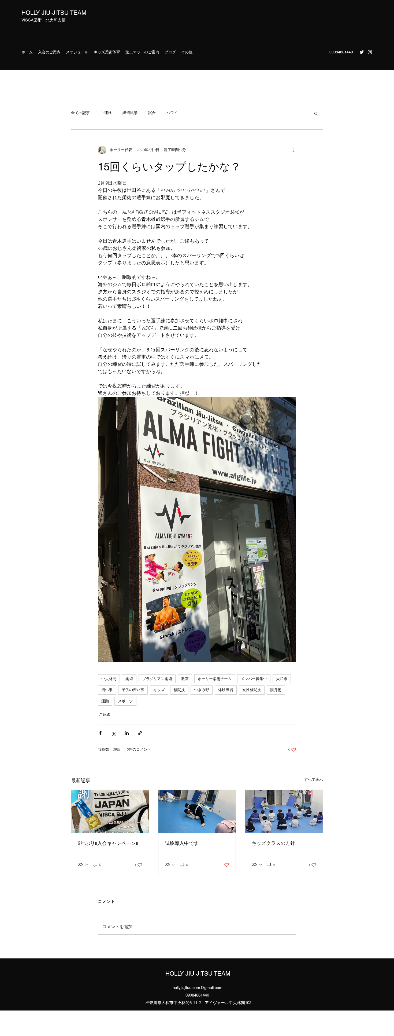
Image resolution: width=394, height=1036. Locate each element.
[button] (316, 113)
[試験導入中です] (197, 811)
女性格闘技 (251, 690)
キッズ (159, 690)
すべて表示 (313, 780)
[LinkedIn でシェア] (126, 733)
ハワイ (172, 113)
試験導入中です (182, 843)
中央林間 (108, 679)
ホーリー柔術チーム (215, 679)
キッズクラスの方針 (273, 843)
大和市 (281, 679)
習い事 (107, 690)
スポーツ (125, 701)
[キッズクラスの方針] (284, 811)
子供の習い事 (133, 690)
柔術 (129, 679)
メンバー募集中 (254, 679)
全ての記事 (80, 113)
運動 (105, 701)
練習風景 (129, 113)
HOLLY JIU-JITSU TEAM (53, 12)
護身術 (275, 690)
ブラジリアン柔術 (157, 679)
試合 (152, 113)
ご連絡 (106, 113)
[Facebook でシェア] (100, 733)
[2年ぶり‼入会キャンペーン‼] (110, 811)
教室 (185, 679)
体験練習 (225, 690)
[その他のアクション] (293, 150)
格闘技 (179, 690)
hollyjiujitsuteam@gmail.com (197, 987)
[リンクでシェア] (139, 733)
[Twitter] (362, 52)
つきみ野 (201, 690)
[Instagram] (370, 52)
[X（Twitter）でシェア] (113, 733)
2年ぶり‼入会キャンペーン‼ (108, 843)
